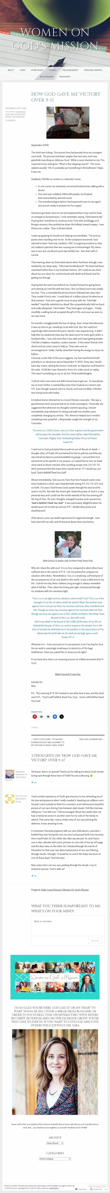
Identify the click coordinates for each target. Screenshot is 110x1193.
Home (22, 70)
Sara (25, 108)
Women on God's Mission (55, 39)
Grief (12, 114)
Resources (65, 77)
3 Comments (11, 120)
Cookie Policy (53, 1188)
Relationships (47, 77)
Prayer (8, 117)
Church (53, 70)
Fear (7, 114)
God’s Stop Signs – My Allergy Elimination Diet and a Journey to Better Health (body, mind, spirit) (48, 742)
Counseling (20, 112)
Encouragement (70, 70)
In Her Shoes (37, 70)
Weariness (20, 117)
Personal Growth (93, 70)
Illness (18, 114)
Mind (23, 114)
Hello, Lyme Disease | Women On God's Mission (65, 890)
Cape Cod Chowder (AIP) (90, 739)
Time (14, 117)
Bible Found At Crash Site (67, 674)
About (11, 70)
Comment (95, 941)
